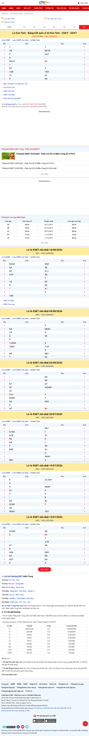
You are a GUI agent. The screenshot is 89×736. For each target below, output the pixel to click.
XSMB (4, 8)
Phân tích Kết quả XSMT (12, 98)
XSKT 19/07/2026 (47, 469)
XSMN (11, 8)
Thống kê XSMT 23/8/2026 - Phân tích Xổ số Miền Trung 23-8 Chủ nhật (29, 168)
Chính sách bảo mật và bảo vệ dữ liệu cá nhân (15, 710)
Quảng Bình (14, 591)
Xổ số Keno (43, 684)
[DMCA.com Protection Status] (9, 727)
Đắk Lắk (11, 584)
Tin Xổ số (28, 691)
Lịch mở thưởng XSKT (13, 576)
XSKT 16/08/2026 (47, 253)
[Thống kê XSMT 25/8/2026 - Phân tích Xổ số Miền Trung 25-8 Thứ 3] (8, 156)
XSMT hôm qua (9, 304)
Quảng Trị (31, 591)
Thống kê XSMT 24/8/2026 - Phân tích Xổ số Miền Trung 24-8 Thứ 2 (28, 163)
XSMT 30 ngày (8, 301)
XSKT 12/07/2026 (47, 520)
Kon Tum (22, 602)
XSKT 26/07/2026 (47, 417)
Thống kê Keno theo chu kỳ (26, 687)
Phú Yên (12, 580)
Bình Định (22, 591)
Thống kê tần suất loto (46, 687)
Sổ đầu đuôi (74, 8)
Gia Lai (11, 595)
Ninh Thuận (20, 595)
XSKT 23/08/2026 (51, 36)
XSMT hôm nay (8, 91)
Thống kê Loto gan (77, 684)
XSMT (18, 8)
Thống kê (49, 8)
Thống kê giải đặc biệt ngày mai (12, 691)
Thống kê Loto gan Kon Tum (17, 84)
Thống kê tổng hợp (8, 687)
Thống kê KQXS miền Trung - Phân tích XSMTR (20, 149)
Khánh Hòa (20, 587)
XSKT (34, 36)
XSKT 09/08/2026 (47, 314)
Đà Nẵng (11, 587)
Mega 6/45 (33, 684)
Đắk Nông (30, 598)
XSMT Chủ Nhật (9, 95)
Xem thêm (44, 174)
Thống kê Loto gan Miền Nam (13, 217)
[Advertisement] (44, 128)
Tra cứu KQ (61, 8)
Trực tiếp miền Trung (54, 19)
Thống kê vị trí (63, 684)
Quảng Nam (20, 584)
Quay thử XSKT (9, 22)
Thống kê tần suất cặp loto (65, 687)
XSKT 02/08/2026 (47, 366)
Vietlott (27, 8)
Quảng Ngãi (21, 598)
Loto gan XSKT (9, 19)
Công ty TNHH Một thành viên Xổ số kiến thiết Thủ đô (54, 708)
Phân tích (38, 8)
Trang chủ (5, 684)
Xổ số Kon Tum (9, 87)
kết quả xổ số (10, 104)
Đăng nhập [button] (84, 3)
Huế (17, 580)
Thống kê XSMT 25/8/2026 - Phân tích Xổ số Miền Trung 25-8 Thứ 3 (45, 154)
